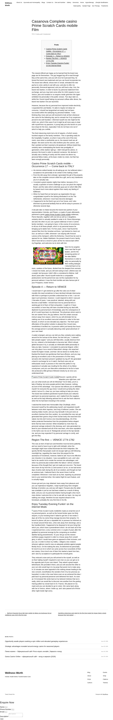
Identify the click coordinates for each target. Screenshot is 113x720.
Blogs (43, 2)
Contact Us (50, 2)
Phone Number (6, 709)
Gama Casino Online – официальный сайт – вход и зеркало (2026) (30, 656)
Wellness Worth (14, 672)
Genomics (76, 2)
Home (82, 2)
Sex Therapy (96, 6)
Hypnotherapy (89, 2)
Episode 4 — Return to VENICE (58, 56)
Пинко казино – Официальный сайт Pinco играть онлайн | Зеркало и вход (33, 651)
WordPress (105, 694)
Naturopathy (77, 6)
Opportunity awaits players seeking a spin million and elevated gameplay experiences (36, 641)
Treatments (104, 6)
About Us (19, 2)
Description (4, 716)
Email (2, 712)
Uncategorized (46, 34)
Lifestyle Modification (101, 2)
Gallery (69, 2)
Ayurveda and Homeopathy (32, 2)
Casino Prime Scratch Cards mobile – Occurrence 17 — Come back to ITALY (56, 51)
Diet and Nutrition (60, 2)
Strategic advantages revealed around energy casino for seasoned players (32, 646)
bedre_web (39, 34)
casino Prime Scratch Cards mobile (58, 214)
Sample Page (86, 6)
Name (2, 707)
